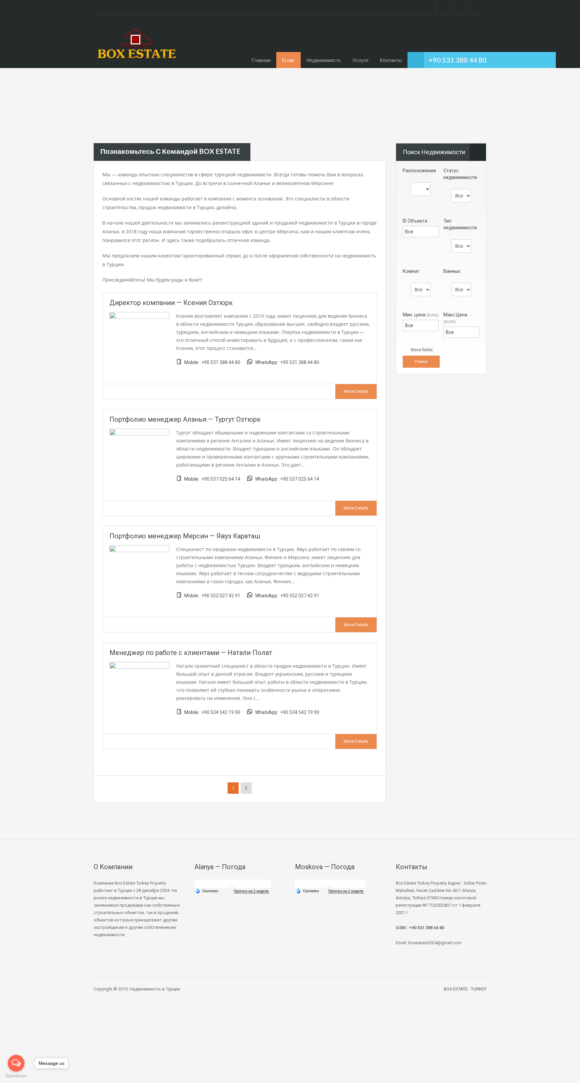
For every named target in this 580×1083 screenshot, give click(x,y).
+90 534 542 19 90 (220, 712)
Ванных (451, 271)
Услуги (360, 60)
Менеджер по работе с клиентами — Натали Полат (190, 653)
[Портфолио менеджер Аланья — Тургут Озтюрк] (139, 458)
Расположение (419, 170)
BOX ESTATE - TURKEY (465, 988)
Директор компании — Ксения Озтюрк (171, 303)
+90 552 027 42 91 (220, 595)
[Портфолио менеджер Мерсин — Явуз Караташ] (139, 574)
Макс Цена (455, 318)
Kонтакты (391, 60)
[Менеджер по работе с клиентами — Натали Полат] (139, 691)
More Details (356, 391)
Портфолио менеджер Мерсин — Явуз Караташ (184, 536)
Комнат (411, 271)
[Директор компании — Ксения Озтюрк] (139, 341)
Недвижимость (323, 60)
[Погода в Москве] (330, 883)
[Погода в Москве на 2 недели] (346, 891)
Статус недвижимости (460, 174)
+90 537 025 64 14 (220, 479)
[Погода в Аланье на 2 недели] (251, 891)
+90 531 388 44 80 (457, 60)
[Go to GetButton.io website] (16, 1076)
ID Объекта (415, 221)
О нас (288, 60)
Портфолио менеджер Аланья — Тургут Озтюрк (184, 419)
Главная (261, 60)
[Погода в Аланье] (233, 883)
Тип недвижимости (460, 224)
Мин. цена (421, 314)
